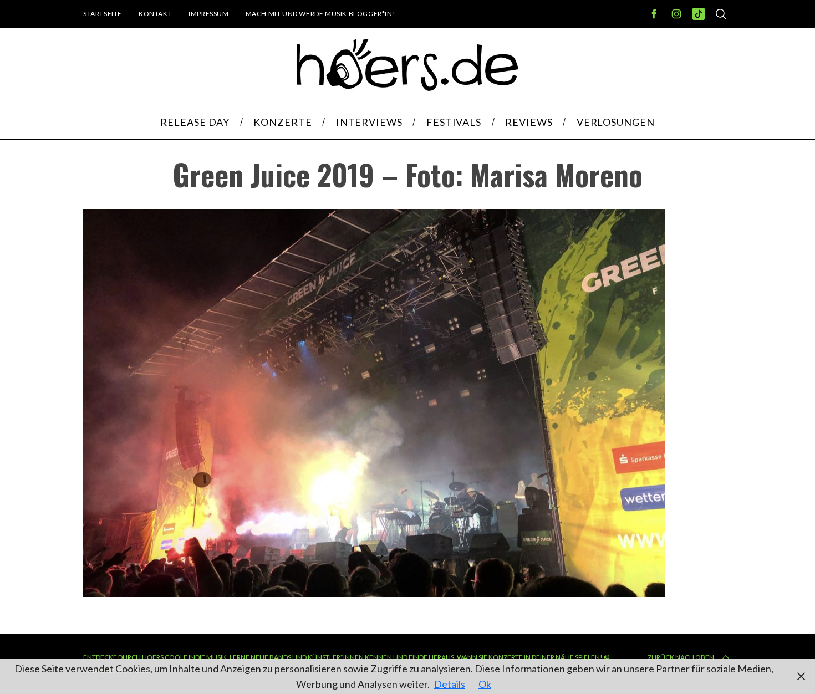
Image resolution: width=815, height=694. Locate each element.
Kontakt (155, 13)
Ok (484, 684)
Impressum (208, 13)
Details (449, 684)
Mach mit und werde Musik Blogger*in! (321, 13)
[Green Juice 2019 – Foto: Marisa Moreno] (374, 593)
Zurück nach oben (681, 657)
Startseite (102, 13)
